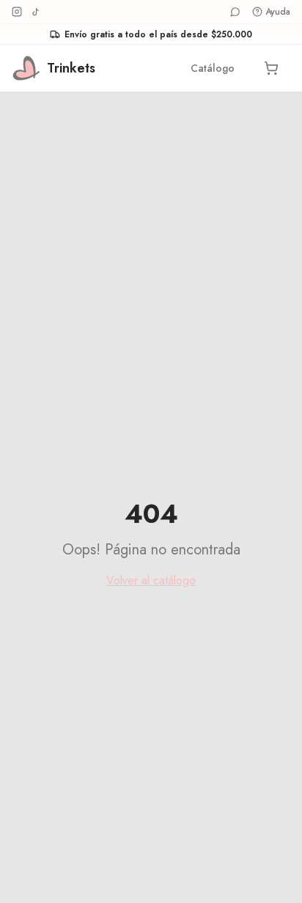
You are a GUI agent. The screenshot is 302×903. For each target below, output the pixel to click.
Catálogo (213, 68)
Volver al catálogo (151, 580)
